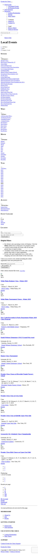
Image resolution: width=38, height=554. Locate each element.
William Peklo (4, 105)
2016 (2, 188)
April (2, 146)
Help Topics (11, 16)
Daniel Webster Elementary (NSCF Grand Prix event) (17, 337)
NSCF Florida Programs (6, 84)
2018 (2, 185)
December (3, 159)
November (3, 158)
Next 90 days (4, 122)
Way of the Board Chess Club (8, 102)
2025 (2, 173)
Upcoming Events (13, 6)
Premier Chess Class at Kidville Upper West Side (16, 415)
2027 (2, 170)
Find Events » (5, 237)
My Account (4, 499)
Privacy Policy (12, 28)
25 (5, 491)
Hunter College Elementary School (11, 363)
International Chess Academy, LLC (9, 74)
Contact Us (11, 23)
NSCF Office (5, 288)
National (3, 222)
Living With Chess (5, 77)
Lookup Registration (14, 13)
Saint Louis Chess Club (6, 92)
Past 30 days (4, 129)
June (2, 149)
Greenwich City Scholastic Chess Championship (16, 434)
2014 (2, 191)
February (3, 143)
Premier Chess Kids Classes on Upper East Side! (16, 452)
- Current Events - (5, 121)
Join (10, 38)
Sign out (3, 504)
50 (5, 492)
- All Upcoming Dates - (6, 116)
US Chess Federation (6, 98)
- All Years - (3, 168)
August (2, 153)
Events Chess (6, 547)
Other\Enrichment (5, 208)
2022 (2, 178)
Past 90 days (4, 131)
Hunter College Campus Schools (9, 72)
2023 (2, 176)
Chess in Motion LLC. (6, 65)
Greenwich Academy (7, 441)
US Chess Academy (5, 97)
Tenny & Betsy (5, 461)
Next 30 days (4, 124)
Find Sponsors (8, 9)
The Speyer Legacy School (7, 95)
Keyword (3, 263)
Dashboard (4, 502)
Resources (7, 11)
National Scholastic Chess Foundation (10, 80)
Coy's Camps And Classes (7, 69)
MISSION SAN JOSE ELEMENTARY (10, 79)
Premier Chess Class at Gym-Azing (12, 396)
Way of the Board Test (6, 103)
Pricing (10, 14)
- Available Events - (5, 119)
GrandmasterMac (5, 70)
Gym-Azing (4, 405)
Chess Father (4, 64)
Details (3, 290)
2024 (2, 175)
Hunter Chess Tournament (9, 356)
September (3, 154)
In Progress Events (13, 8)
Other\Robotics (4, 210)
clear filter (22, 270)
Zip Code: (3, 235)
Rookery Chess (4, 90)
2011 (2, 196)
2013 (2, 193)
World (2, 224)
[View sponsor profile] (1, 274)
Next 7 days (4, 126)
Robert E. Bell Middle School (10, 327)
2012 (2, 195)
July (2, 151)
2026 (2, 171)
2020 (2, 181)
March (2, 144)
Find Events (7, 4)
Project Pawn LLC (5, 87)
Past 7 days (3, 127)
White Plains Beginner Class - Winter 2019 (14, 281)
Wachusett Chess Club (6, 100)
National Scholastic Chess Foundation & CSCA (12, 82)
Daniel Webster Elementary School (11, 345)
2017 (2, 186)
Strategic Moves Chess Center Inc (9, 93)
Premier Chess (4, 85)
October (3, 156)
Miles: (2, 233)
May (2, 148)
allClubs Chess (4, 60)
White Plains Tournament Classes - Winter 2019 (16, 299)
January (3, 141)
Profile (3, 500)
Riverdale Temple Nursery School (11, 385)
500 (5, 496)
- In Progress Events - (6, 117)
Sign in (6, 38)
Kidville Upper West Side (8, 423)
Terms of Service (13, 29)
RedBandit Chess (5, 89)
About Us (11, 21)
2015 (2, 190)
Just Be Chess (4, 75)
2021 (2, 180)
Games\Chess (4, 207)
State (2, 221)
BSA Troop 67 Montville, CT (8, 62)
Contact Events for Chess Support (10, 543)
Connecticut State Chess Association (10, 67)
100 (5, 494)
